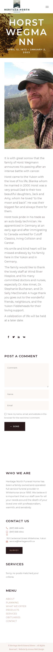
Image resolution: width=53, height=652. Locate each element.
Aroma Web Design (36, 649)
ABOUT (10, 598)
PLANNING (12, 602)
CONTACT (11, 621)
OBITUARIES (13, 617)
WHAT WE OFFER (16, 606)
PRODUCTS (12, 610)
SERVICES (11, 613)
